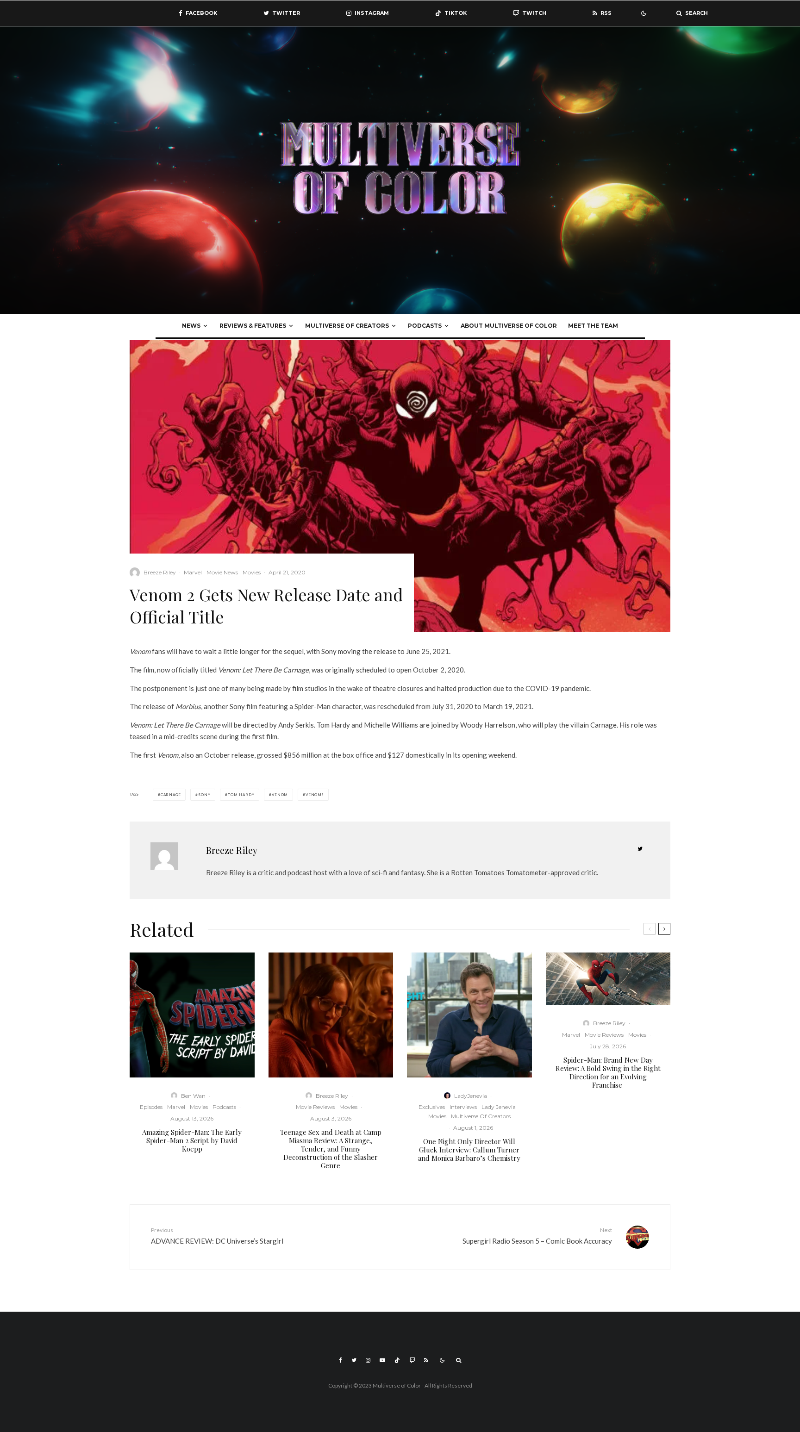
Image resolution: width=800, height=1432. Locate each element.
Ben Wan (193, 1095)
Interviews (463, 1106)
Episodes (151, 1106)
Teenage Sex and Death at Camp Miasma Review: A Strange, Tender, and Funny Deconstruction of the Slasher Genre (330, 1149)
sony (204, 794)
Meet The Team (593, 325)
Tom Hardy (241, 794)
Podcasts (425, 325)
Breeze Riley (160, 572)
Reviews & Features (252, 325)
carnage (171, 794)
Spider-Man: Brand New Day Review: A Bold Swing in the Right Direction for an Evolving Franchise (608, 1072)
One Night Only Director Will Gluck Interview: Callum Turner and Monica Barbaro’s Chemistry (469, 1149)
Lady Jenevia (498, 1106)
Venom (280, 794)
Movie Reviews (315, 1106)
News (191, 325)
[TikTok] (397, 1360)
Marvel (193, 572)
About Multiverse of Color (509, 325)
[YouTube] (382, 1360)
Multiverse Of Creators (347, 325)
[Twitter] (354, 1360)
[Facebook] (340, 1360)
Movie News (222, 572)
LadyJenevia (470, 1095)
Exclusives (432, 1106)
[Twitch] (412, 1360)
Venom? (315, 794)
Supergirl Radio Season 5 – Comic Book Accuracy (537, 1236)
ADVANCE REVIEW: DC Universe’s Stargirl (217, 1236)
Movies (252, 572)
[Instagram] (368, 1360)
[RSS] (426, 1360)
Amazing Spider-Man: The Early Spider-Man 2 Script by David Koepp (192, 1140)
